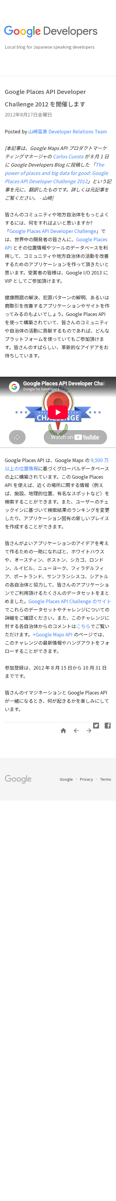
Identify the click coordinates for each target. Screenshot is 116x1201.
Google (67, 779)
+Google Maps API (53, 634)
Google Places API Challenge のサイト (70, 601)
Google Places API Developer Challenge (53, 230)
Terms (105, 779)
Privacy (87, 779)
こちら (83, 626)
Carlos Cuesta (68, 156)
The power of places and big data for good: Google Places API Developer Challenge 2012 (56, 173)
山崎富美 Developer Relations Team (67, 131)
